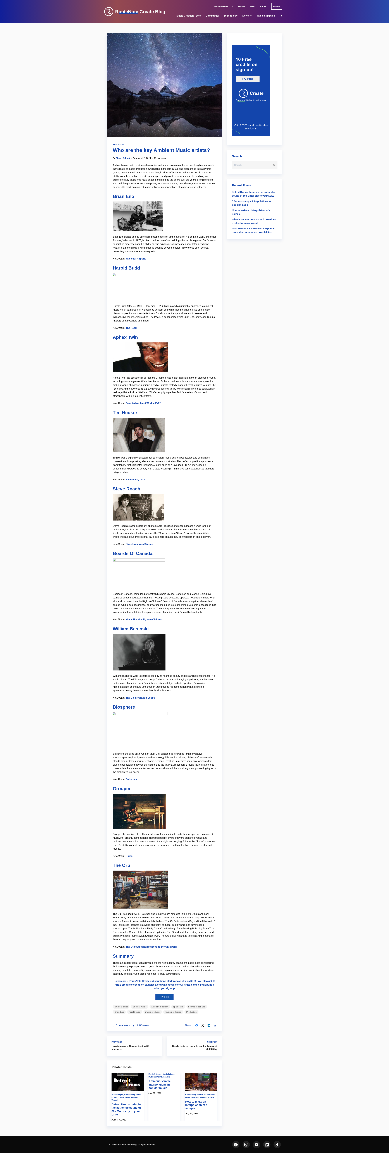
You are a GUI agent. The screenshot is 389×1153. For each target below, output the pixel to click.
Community (212, 15)
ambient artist (121, 1006)
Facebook (235, 1144)
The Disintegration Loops (140, 697)
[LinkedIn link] (266, 1144)
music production (173, 1012)
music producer (152, 1012)
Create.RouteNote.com (223, 6)
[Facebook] (196, 1025)
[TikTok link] (277, 1144)
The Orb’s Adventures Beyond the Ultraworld (151, 946)
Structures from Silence (139, 544)
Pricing (263, 6)
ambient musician (159, 1006)
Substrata (131, 779)
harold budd (134, 1012)
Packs (252, 6)
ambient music (139, 1006)
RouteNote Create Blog (140, 11)
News (245, 15)
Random (134, 1097)
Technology (231, 15)
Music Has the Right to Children (144, 619)
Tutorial (115, 1100)
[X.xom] (202, 1025)
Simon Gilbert (123, 158)
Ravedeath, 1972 (135, 479)
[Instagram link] (246, 1144)
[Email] (215, 1025)
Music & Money (155, 1074)
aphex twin (178, 1006)
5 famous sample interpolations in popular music (159, 1084)
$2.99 (193, 981)
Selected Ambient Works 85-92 (143, 403)
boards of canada (196, 1006)
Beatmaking (129, 1095)
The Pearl (131, 328)
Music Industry (119, 144)
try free (164, 997)
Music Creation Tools (188, 15)
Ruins (129, 856)
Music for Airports (136, 258)
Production (191, 1012)
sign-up (170, 988)
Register (277, 6)
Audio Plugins (117, 1095)
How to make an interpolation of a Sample (196, 1105)
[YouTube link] (256, 1144)
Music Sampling (266, 15)
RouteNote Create (139, 981)
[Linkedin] (209, 1025)
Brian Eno (119, 1012)
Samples (241, 6)
